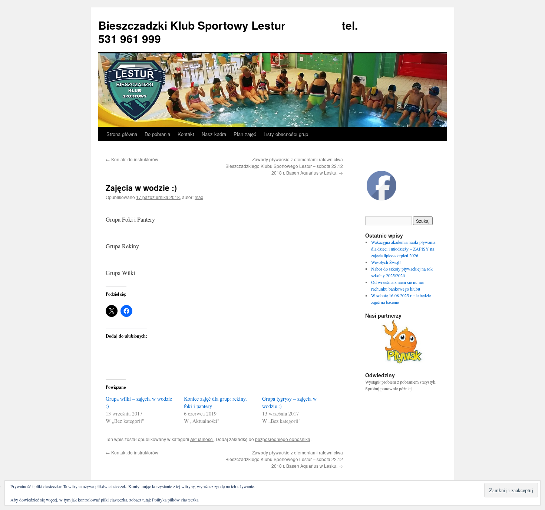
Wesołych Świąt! (386, 262)
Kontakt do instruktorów (132, 159)
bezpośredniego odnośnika (282, 439)
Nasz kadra (214, 134)
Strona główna (121, 134)
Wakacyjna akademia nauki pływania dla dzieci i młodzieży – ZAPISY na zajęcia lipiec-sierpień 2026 (403, 248)
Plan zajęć (245, 134)
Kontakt (186, 134)
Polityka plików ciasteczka (175, 500)
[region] (402, 342)
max (199, 197)
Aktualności (202, 439)
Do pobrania (157, 134)
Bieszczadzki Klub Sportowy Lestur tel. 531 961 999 (228, 31)
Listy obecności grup (286, 134)
